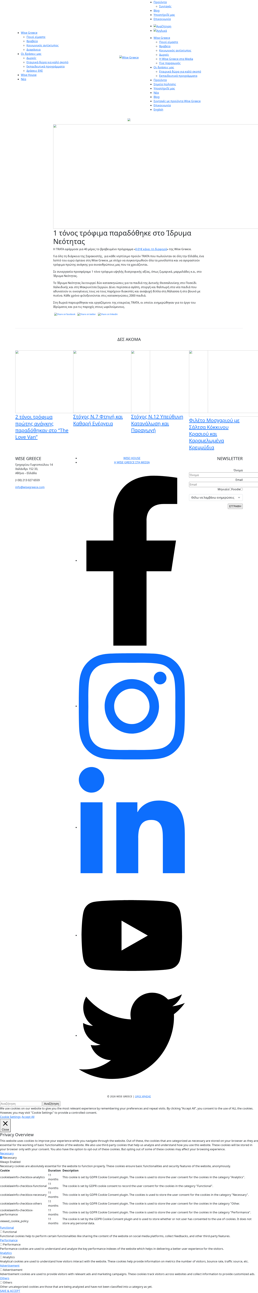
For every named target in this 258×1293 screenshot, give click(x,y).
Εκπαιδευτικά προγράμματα (46, 66)
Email (239, 480)
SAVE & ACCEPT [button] (10, 1291)
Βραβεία (32, 41)
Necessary (10, 1158)
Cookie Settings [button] (10, 1117)
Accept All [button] (28, 1117)
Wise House (29, 75)
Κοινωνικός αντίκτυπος (43, 45)
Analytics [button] (6, 1253)
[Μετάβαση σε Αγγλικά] (160, 31)
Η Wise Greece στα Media (176, 59)
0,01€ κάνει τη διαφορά (151, 249)
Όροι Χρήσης (143, 1096)
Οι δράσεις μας (31, 54)
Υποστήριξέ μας (164, 15)
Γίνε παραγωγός (170, 63)
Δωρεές (31, 58)
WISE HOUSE (131, 458)
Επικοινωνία (162, 19)
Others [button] (4, 1278)
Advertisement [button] (9, 1266)
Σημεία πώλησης (165, 84)
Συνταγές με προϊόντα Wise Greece (177, 101)
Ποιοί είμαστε (36, 37)
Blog (157, 10)
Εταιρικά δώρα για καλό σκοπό (47, 62)
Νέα (23, 79)
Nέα (156, 93)
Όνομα (238, 470)
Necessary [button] (7, 1153)
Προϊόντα (160, 2)
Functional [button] (7, 1228)
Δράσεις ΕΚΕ (35, 71)
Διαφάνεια (34, 50)
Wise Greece (29, 33)
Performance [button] (9, 1240)
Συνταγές (165, 6)
